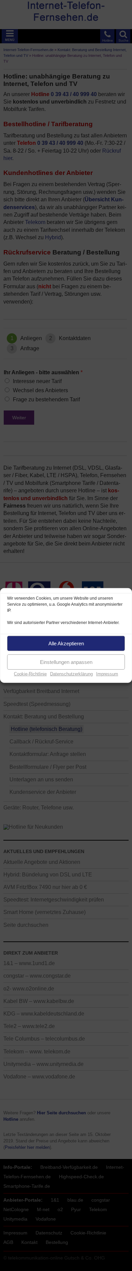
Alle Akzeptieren (66, 643)
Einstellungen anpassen (66, 662)
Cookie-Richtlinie (30, 673)
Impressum (107, 673)
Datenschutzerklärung (71, 673)
